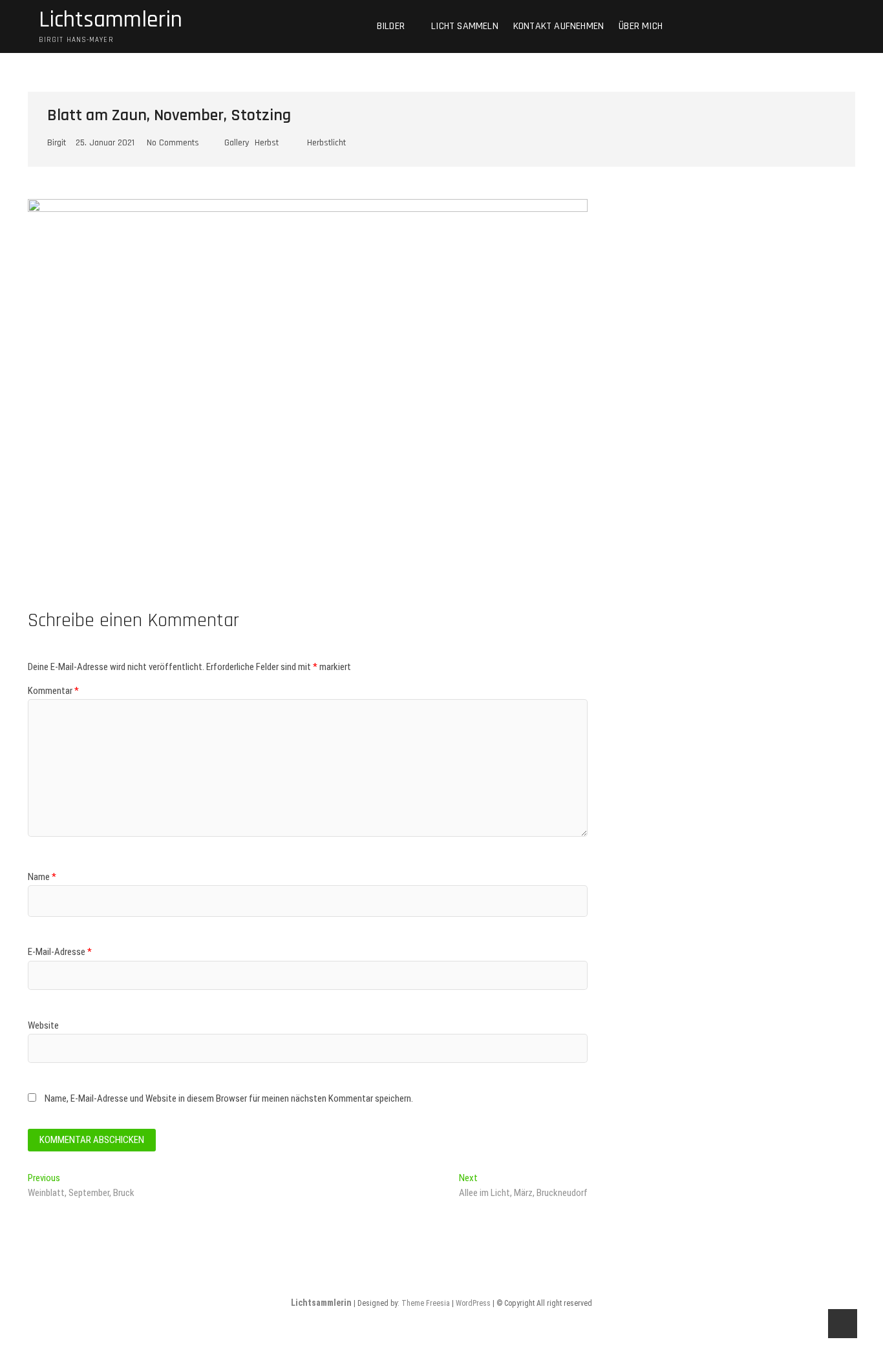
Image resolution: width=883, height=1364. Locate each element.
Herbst (267, 143)
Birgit (56, 143)
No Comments (173, 143)
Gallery (236, 143)
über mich (641, 26)
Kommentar (53, 691)
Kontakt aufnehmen (558, 26)
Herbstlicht (326, 143)
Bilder (391, 26)
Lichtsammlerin (110, 20)
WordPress (473, 1303)
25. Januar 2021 (105, 143)
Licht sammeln (464, 26)
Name (42, 877)
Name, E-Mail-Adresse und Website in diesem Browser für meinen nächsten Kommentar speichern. (229, 1098)
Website (43, 1025)
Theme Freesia (425, 1303)
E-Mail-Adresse (60, 952)
